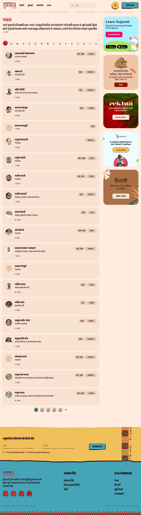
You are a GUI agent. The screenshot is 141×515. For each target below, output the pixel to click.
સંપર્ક (66, 489)
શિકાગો (91, 321)
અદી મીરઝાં (19, 230)
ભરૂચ (92, 212)
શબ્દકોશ (39, 5)
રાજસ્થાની (119, 494)
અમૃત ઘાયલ (19, 392)
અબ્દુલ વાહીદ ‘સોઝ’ (22, 320)
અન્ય (49, 5)
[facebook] (6, 494)
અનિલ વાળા (19, 302)
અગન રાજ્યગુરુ (21, 107)
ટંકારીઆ (91, 194)
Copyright (6, 506)
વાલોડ (92, 158)
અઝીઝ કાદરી (20, 175)
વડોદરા (91, 176)
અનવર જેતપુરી (20, 266)
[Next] (66, 409)
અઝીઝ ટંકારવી (21, 194)
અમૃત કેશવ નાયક (22, 374)
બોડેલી (92, 303)
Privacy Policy (16, 506)
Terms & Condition (29, 506)
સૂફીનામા (118, 489)
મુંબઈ (92, 230)
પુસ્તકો (30, 5)
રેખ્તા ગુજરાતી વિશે (72, 485)
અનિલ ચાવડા (20, 284)
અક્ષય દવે (18, 71)
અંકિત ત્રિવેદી (20, 89)
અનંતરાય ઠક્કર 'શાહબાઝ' (25, 248)
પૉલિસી (26, 452)
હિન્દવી (117, 485)
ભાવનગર (91, 248)
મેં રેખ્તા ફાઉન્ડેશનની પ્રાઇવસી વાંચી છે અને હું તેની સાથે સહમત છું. (28, 452)
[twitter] (14, 494)
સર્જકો (21, 5)
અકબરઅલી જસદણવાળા (24, 53)
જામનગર (91, 140)
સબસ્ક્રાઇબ (97, 447)
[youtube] (29, 494)
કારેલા (92, 285)
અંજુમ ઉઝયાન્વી (21, 139)
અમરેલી (91, 108)
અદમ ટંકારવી (20, 212)
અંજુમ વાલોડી (20, 157)
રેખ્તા (116, 481)
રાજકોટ (91, 54)
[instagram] (21, 494)
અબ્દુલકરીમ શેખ (21, 338)
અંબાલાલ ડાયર (21, 356)
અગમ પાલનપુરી (21, 125)
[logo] (9, 5)
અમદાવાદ (90, 72)
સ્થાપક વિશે (69, 481)
